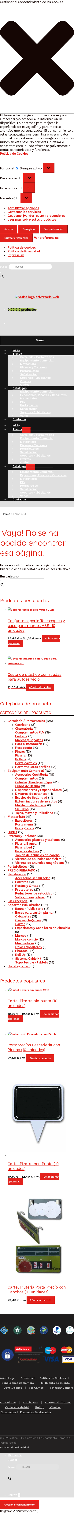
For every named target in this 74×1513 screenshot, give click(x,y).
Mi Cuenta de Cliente (55, 1382)
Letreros (21, 882)
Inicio (6, 514)
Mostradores (24, 943)
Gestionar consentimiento (19, 1504)
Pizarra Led (23, 847)
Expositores (24, 820)
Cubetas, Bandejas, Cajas (33, 782)
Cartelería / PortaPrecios (26, 721)
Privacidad (28, 1378)
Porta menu (24, 824)
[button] (37, 58)
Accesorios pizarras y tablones (37, 840)
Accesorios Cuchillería (31, 774)
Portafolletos (18, 866)
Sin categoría (18, 901)
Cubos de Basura (27, 786)
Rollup (39, 1407)
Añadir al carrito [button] (40, 687)
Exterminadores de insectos (36, 801)
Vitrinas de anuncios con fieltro (38, 859)
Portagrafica (24, 828)
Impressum (16, 255)
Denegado (29, 229)
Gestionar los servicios (24, 212)
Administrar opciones (23, 208)
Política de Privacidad (24, 251)
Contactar (19, 419)
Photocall (22, 951)
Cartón (20, 924)
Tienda (17, 353)
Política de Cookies (14, 153)
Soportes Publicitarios (35, 377)
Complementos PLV (29, 732)
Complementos (26, 778)
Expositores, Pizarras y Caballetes (43, 395)
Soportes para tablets (31, 962)
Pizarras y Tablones (22, 836)
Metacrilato (16, 817)
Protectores (24, 889)
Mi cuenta (15, 1455)
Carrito (14, 1495)
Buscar (4, 266)
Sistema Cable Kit (28, 958)
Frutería (21, 736)
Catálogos (19, 466)
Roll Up (20, 955)
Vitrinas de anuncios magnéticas (39, 863)
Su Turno (21, 809)
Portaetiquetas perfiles (32, 767)
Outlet (12, 832)
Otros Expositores (28, 947)
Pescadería (23, 748)
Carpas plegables (28, 920)
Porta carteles (26, 763)
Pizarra (20, 755)
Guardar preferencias (16, 238)
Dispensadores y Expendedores (38, 790)
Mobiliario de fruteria (30, 805)
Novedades (8, 1412)
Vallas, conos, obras (30, 897)
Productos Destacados (35, 1412)
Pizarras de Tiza (27, 851)
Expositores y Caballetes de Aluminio (42, 928)
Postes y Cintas (26, 886)
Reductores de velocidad (33, 893)
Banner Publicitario (29, 909)
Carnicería (22, 725)
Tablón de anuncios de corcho (37, 855)
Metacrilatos (28, 398)
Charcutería (24, 728)
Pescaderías (8, 1402)
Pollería (20, 759)
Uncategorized (19, 966)
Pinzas (20, 751)
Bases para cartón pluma (33, 912)
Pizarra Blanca (25, 843)
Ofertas (55, 1407)
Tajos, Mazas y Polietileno (34, 813)
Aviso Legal (8, 1378)
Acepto (8, 229)
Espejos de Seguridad (31, 797)
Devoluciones (13, 1387)
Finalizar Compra (61, 1387)
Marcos (20, 935)
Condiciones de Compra (18, 1382)
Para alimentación (28, 744)
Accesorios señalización (32, 878)
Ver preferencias (53, 229)
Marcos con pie (26, 939)
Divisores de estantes (31, 794)
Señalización (17, 874)
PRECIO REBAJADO (21, 870)
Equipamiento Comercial (26, 771)
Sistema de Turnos (58, 1402)
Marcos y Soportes (29, 740)
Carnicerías (30, 1402)
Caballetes (23, 916)
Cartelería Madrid (17, 1407)
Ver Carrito (36, 1387)
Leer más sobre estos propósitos (32, 219)
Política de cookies (22, 247)
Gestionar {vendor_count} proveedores (36, 216)
